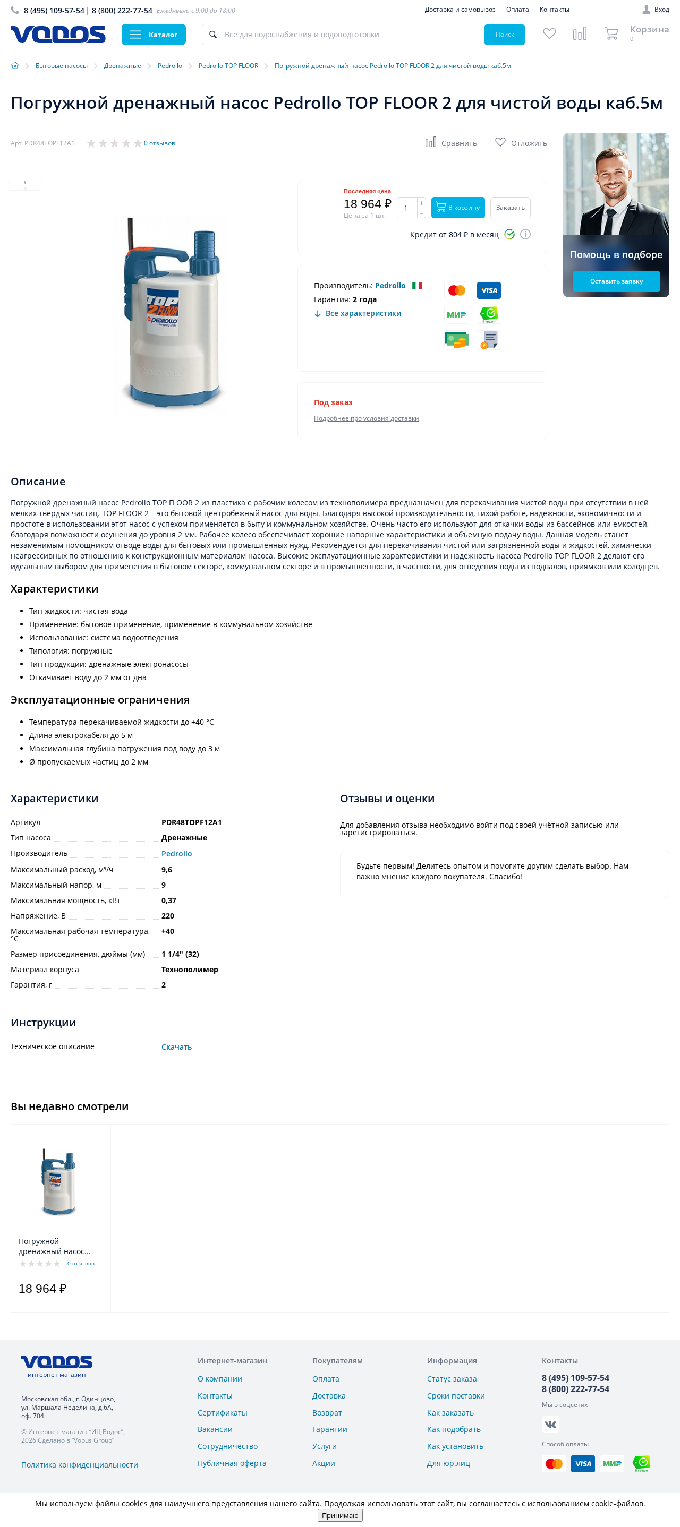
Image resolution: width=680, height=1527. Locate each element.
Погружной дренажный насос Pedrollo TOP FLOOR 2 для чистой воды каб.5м (58, 1246)
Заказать (510, 207)
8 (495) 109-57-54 (54, 10)
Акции (323, 1463)
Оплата (517, 9)
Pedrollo (390, 285)
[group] (170, 315)
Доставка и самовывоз (460, 9)
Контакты (555, 9)
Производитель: (343, 285)
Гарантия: (332, 299)
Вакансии (215, 1429)
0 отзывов (159, 143)
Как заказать (450, 1413)
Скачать (177, 1047)
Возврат (327, 1413)
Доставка (329, 1396)
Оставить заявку (616, 281)
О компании (220, 1379)
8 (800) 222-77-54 (122, 10)
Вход (661, 9)
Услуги (324, 1446)
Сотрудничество (228, 1446)
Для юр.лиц (448, 1463)
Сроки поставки (456, 1396)
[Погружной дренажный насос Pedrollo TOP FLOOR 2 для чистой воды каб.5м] (58, 1183)
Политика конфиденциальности (79, 1465)
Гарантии (329, 1429)
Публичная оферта (232, 1463)
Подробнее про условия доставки (366, 418)
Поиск (505, 34)
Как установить (455, 1446)
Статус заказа (452, 1379)
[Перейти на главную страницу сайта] (58, 40)
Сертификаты (223, 1413)
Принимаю (340, 1515)
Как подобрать (454, 1429)
